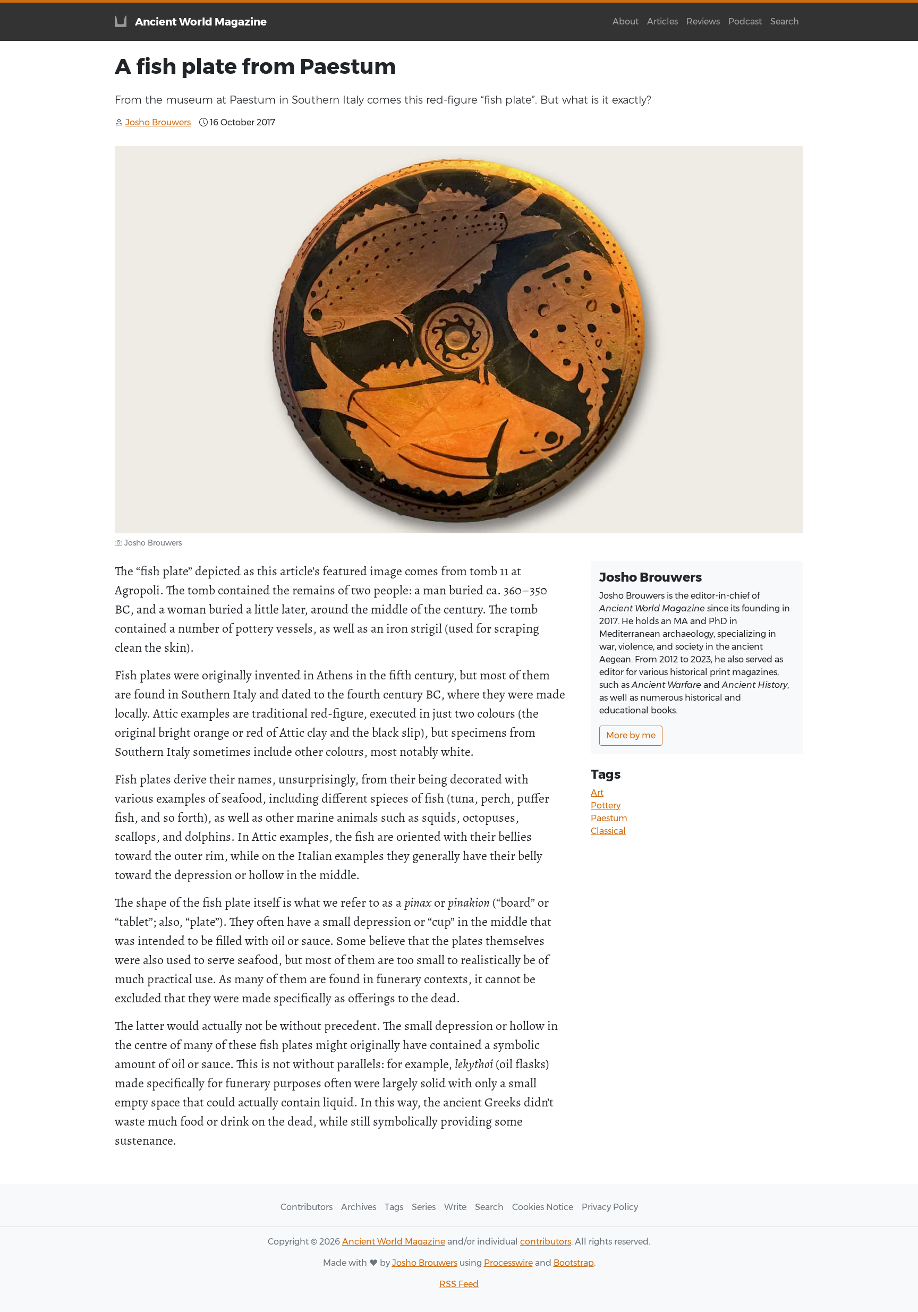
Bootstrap (574, 1263)
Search (784, 21)
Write (455, 1207)
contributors (545, 1242)
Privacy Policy (610, 1207)
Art (597, 793)
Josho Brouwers (424, 1263)
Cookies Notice (542, 1207)
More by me (631, 735)
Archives (358, 1207)
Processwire (508, 1263)
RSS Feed (459, 1284)
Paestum (609, 818)
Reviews (703, 21)
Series (424, 1207)
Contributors (306, 1207)
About (626, 21)
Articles (662, 21)
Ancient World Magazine (393, 1242)
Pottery (605, 805)
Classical (608, 831)
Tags (394, 1207)
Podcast (745, 21)
